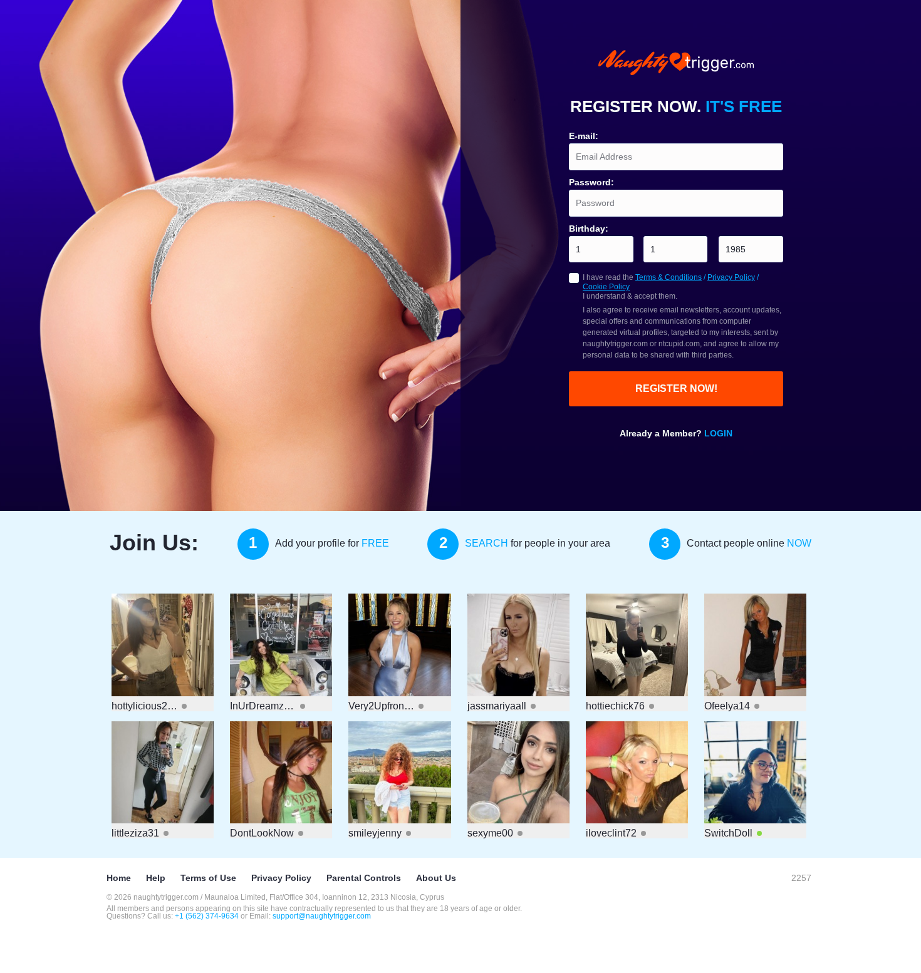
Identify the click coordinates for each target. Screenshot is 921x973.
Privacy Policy (731, 277)
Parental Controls (363, 878)
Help (155, 878)
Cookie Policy (606, 286)
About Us (436, 878)
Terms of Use (208, 878)
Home (119, 878)
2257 (801, 878)
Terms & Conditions (668, 277)
